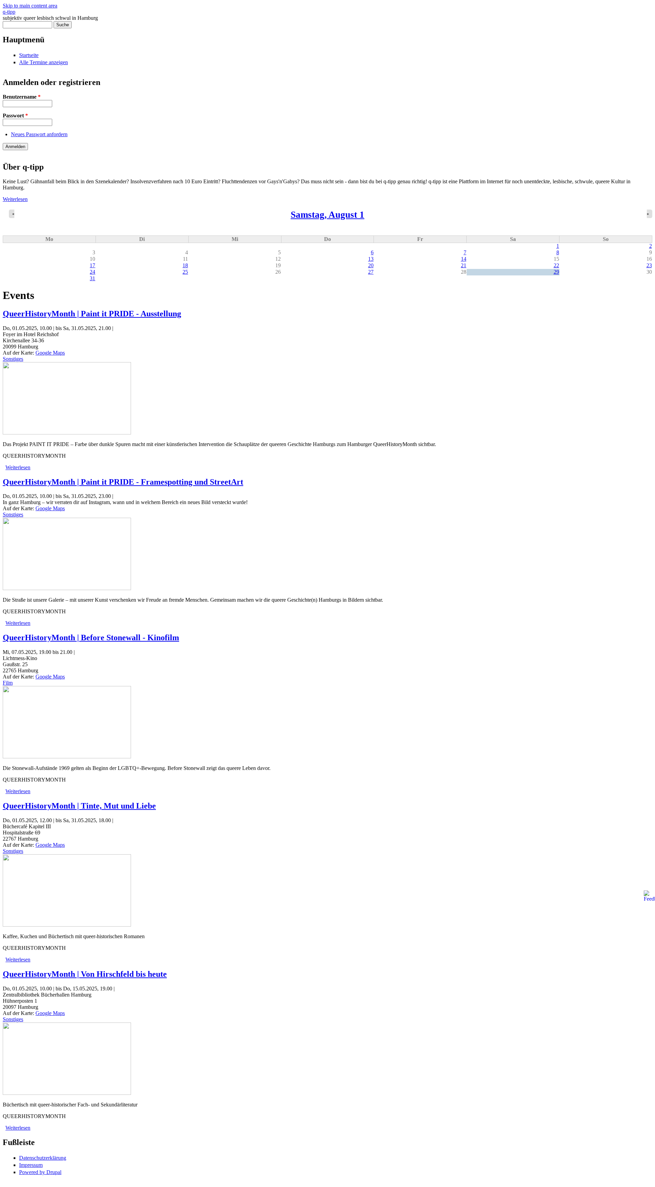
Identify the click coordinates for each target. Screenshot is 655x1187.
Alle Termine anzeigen (43, 62)
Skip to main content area (30, 6)
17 (92, 265)
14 (463, 259)
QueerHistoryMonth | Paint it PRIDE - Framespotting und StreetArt (123, 481)
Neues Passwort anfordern (39, 134)
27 (371, 272)
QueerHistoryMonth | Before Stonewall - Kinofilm (91, 637)
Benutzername (22, 97)
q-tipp (9, 12)
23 (649, 265)
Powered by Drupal (40, 1172)
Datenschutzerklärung (42, 1158)
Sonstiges (13, 359)
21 (463, 265)
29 (556, 272)
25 (185, 272)
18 (185, 265)
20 (371, 265)
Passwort (15, 115)
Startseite (29, 55)
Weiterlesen (15, 199)
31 (92, 278)
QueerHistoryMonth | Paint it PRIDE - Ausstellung (92, 313)
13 (371, 259)
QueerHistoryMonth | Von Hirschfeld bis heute (85, 974)
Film (8, 683)
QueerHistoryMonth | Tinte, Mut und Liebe (79, 805)
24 (92, 272)
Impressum (31, 1165)
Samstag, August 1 (327, 215)
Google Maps (50, 353)
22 (556, 265)
